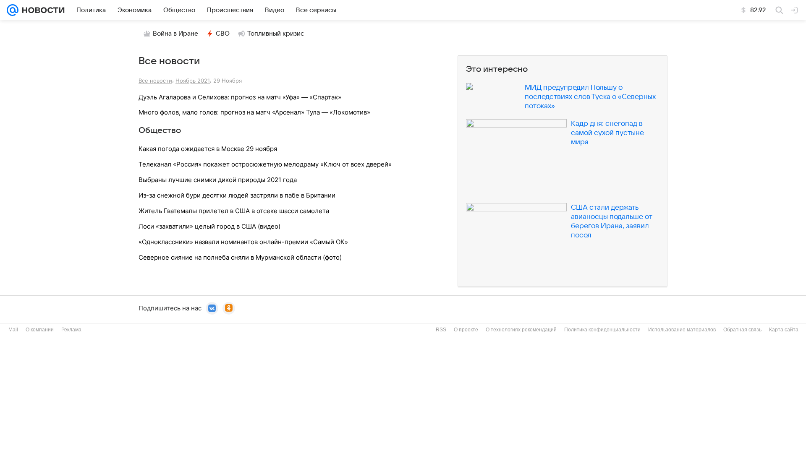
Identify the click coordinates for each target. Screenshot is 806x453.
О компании (40, 330)
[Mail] (12, 10)
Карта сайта (783, 330)
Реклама (71, 330)
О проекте (466, 330)
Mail (13, 330)
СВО (223, 33)
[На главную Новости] (41, 10)
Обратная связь (742, 330)
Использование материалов (682, 330)
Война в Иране (175, 33)
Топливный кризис (275, 33)
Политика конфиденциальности (602, 330)
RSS (441, 330)
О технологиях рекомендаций (521, 330)
